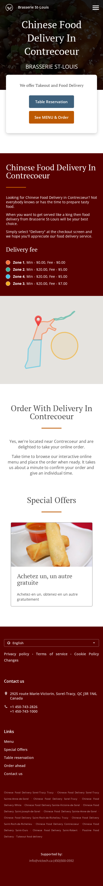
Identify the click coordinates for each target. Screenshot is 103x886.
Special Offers (16, 749)
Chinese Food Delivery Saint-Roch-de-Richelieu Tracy (36, 817)
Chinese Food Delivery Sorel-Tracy (55, 798)
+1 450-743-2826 (24, 707)
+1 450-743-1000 (24, 711)
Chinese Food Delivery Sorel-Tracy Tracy (29, 792)
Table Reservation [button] (51, 101)
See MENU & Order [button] (51, 117)
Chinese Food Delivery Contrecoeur (57, 824)
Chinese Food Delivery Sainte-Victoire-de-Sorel (52, 805)
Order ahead (15, 765)
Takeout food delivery (29, 836)
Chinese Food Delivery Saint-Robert (55, 830)
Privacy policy (16, 653)
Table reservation (19, 757)
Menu (9, 741)
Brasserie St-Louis (33, 7)
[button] (95, 8)
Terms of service (51, 653)
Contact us (13, 773)
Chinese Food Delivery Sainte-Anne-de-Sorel (70, 811)
